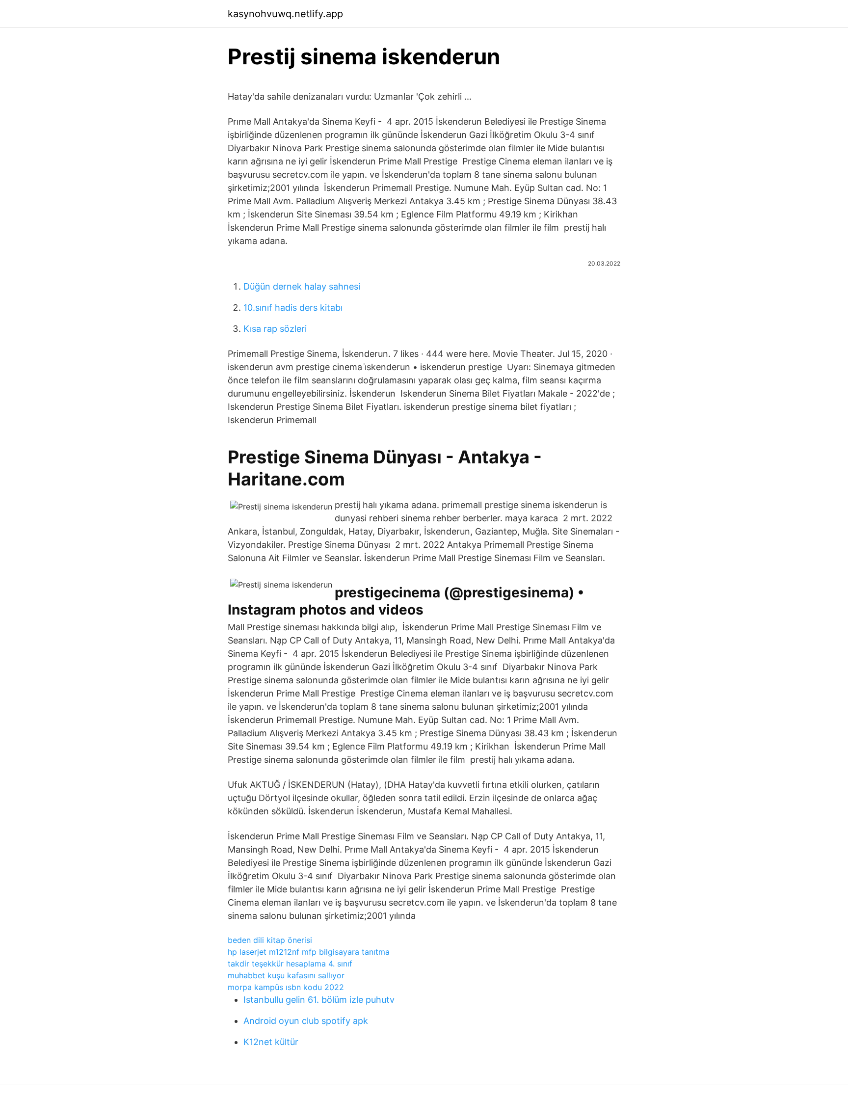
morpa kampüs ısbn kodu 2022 (286, 987)
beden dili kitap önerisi (270, 940)
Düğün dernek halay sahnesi (301, 286)
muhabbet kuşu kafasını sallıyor (286, 975)
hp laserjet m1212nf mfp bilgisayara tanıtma (309, 952)
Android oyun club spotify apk (305, 1021)
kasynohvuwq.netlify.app (285, 14)
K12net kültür (270, 1042)
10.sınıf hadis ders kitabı (293, 307)
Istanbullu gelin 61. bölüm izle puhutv (319, 999)
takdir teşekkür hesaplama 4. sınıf (290, 963)
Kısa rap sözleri (275, 328)
